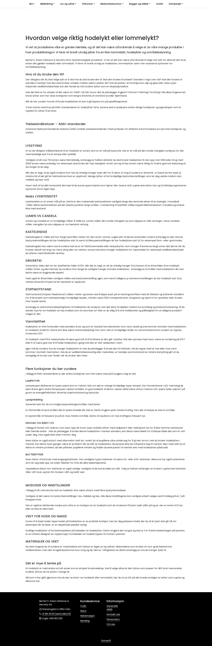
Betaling (85, 620)
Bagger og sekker (139, 3)
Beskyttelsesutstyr (111, 3)
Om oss (111, 624)
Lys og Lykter (67, 3)
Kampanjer (175, 3)
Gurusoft (106, 640)
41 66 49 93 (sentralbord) (56, 613)
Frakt (83, 606)
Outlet (159, 3)
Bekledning (46, 3)
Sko (31, 3)
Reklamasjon (87, 615)
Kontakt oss (113, 614)
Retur (83, 611)
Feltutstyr (87, 3)
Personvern (113, 619)
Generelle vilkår (112, 607)
